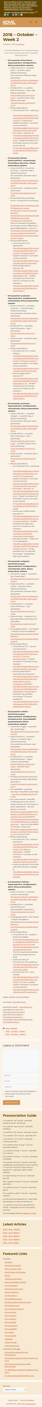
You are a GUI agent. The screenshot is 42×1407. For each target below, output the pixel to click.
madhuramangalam (13, 1279)
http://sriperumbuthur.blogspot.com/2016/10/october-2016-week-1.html (24, 82)
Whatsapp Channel (11, 7)
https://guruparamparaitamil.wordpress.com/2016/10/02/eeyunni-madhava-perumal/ (24, 814)
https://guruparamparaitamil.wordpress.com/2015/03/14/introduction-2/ (24, 831)
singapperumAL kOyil (14, 1289)
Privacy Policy (13, 1400)
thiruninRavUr (11, 1319)
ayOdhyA (8, 1262)
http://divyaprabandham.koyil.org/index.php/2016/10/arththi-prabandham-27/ (25, 380)
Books (15, 5)
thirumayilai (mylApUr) (14, 1309)
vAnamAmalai (11, 1342)
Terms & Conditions (27, 1400)
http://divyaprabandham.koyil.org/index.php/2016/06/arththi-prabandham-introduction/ (26, 689)
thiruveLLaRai (10, 1336)
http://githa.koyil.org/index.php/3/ (24, 634)
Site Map (22, 5)
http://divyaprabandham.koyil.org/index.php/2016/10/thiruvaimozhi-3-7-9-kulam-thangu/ (25, 358)
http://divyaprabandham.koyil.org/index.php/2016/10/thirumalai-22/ (26, 137)
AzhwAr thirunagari (13, 1266)
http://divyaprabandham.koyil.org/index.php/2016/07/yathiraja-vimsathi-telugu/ (26, 546)
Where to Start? (17, 2)
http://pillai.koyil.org (11, 1022)
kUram (7, 1276)
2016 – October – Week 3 (16, 1034)
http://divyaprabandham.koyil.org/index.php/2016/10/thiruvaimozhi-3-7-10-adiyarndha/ (26, 250)
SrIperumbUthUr (12, 1292)
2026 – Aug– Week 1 (11, 1243)
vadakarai (9, 1339)
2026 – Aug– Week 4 (11, 1233)
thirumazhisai (10, 1312)
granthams (8, 5)
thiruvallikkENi (11, 1329)
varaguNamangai (12, 1346)
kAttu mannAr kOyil (13, 1269)
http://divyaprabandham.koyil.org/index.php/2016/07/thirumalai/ (26, 150)
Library (31, 12)
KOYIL (9, 22)
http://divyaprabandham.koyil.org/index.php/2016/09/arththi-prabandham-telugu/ (26, 704)
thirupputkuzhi (11, 1326)
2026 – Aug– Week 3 (11, 1236)
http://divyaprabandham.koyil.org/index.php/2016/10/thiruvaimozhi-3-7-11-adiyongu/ (25, 117)
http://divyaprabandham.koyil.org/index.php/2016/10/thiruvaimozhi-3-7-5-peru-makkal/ (26, 979)
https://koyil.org (19, 1002)
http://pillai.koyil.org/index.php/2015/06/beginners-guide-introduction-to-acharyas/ (24, 218)
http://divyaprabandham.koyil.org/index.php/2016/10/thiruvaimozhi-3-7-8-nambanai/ (26, 473)
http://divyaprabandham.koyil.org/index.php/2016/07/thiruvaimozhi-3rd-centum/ (26, 942)
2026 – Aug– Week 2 (11, 1239)
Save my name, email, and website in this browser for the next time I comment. (20, 1093)
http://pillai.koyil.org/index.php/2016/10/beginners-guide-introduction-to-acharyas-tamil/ (24, 208)
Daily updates (11, 1028)
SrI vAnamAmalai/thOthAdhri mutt (19, 1376)
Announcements (24, 7)
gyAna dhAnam (31, 5)
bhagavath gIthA (15, 4)
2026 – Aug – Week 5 (11, 1229)
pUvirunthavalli (11, 1286)
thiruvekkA (9, 1332)
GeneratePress (30, 1404)
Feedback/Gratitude (11, 9)
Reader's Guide (29, 1213)
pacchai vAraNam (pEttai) (15, 1282)
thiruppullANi (10, 1322)
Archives (6, 1386)
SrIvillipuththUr (11, 1296)
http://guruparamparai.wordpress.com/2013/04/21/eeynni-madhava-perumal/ (24, 821)
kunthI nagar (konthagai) (15, 1272)
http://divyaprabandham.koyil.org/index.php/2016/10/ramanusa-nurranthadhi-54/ (26, 518)
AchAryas (27, 2)
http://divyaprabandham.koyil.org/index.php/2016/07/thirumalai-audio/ (26, 874)
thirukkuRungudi (12, 1306)
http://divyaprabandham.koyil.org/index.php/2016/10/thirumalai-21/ (26, 493)
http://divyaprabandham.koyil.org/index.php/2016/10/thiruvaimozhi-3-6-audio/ (26, 967)
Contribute (15, 12)
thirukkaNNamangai (13, 1299)
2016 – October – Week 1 (15, 1031)
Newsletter (24, 12)
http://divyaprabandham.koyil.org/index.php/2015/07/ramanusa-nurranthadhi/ (25, 533)
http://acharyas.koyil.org (13, 1017)
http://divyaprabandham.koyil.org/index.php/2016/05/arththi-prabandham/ (26, 288)
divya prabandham (28, 4)
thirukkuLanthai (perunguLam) (18, 1302)
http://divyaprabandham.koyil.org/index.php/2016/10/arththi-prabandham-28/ (25, 273)
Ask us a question (26, 9)
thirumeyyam (10, 1316)
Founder (7, 12)
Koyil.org (7, 2)
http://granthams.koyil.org (14, 1012)
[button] (31, 22)
